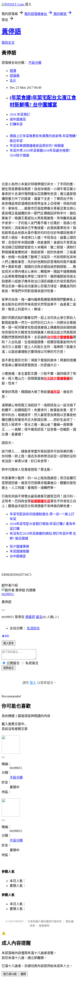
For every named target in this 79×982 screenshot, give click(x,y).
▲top (5, 635)
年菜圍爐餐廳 (19, 551)
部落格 (14, 75)
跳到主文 (8, 42)
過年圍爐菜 (18, 119)
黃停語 (11, 31)
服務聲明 (44, 925)
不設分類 (34, 62)
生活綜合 (33, 628)
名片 (13, 80)
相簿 (13, 70)
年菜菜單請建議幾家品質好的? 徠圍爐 (37, 145)
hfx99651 (8, 594)
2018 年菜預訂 (20, 114)
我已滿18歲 (10, 974)
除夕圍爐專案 (19, 546)
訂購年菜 (16, 124)
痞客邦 (30, 617)
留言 (39, 617)
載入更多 (8, 643)
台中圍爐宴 (18, 556)
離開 (23, 974)
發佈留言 (8, 667)
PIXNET (19, 921)
